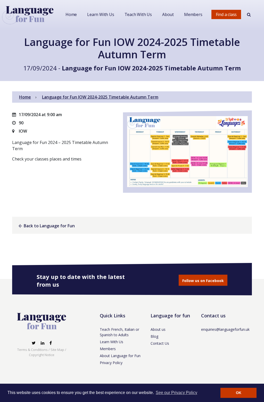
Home (71, 14)
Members (193, 14)
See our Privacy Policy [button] (176, 392)
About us (158, 329)
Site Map (57, 349)
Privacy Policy (111, 362)
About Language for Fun (120, 355)
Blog (154, 336)
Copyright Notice (41, 354)
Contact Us (160, 343)
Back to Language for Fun (49, 226)
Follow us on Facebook (203, 280)
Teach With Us (138, 14)
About (168, 14)
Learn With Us (100, 14)
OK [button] (238, 393)
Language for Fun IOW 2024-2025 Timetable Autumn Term (151, 68)
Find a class (226, 14)
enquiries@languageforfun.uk (225, 329)
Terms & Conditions (32, 349)
